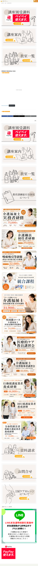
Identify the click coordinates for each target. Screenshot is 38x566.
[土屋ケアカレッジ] (4, 1)
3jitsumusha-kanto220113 (5, 105)
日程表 (3, 72)
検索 (35, 120)
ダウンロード (12, 105)
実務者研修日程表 (7, 72)
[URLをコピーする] (30, 116)
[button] (7, 116)
